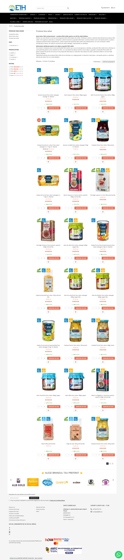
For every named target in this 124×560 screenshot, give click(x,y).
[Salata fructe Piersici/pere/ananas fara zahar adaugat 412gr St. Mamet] (103, 230)
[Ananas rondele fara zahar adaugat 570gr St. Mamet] (75, 130)
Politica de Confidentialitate (57, 500)
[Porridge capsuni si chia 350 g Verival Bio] (103, 180)
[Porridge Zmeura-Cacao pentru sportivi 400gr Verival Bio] (48, 230)
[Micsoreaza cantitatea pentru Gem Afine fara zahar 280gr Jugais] (66, 406)
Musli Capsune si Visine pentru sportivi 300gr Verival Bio (76, 196)
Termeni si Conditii (14, 513)
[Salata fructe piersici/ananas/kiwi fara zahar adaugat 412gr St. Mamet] (48, 330)
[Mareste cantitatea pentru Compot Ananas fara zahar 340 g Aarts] (99, 454)
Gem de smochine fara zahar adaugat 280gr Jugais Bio (75, 296)
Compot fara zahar (14, 38)
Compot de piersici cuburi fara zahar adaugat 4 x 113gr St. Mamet (48, 146)
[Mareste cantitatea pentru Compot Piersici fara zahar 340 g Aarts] (72, 358)
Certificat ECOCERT (14, 518)
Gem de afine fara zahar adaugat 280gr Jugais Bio (76, 246)
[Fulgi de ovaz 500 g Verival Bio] (75, 429)
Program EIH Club (14, 511)
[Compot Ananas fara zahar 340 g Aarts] (103, 429)
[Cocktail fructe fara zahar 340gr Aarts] (103, 330)
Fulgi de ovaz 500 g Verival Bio (75, 444)
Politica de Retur (40, 509)
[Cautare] (68, 8)
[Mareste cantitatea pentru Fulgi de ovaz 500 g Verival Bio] (72, 454)
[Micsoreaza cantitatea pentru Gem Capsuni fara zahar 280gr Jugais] (66, 107)
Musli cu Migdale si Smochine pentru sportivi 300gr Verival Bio (103, 396)
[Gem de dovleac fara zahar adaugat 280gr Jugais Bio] (103, 280)
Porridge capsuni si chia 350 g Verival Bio (102, 195)
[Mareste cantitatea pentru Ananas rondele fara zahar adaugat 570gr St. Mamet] (72, 157)
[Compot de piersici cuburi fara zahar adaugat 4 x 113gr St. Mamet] (48, 130)
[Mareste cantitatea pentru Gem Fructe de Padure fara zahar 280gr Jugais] (99, 107)
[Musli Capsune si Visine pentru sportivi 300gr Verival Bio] (75, 180)
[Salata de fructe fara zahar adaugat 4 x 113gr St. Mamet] (48, 180)
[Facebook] (9, 528)
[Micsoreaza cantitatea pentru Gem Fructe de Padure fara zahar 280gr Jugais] (93, 107)
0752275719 (97, 509)
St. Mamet (13, 57)
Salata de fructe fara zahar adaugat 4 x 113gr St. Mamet (48, 196)
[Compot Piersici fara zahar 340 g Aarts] (75, 330)
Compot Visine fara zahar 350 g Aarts (103, 145)
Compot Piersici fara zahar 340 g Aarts (75, 345)
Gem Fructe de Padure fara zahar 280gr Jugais (103, 96)
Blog (51, 22)
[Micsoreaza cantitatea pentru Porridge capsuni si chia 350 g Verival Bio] (93, 208)
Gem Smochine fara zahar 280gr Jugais (48, 395)
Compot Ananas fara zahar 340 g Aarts (103, 444)
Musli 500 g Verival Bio (48, 444)
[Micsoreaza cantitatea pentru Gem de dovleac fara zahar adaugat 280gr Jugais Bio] (93, 308)
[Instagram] (9, 534)
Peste (12, 67)
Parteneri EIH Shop (14, 509)
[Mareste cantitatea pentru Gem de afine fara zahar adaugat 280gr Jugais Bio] (72, 258)
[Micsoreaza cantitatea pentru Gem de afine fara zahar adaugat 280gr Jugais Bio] (66, 258)
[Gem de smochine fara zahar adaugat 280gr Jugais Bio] (75, 280)
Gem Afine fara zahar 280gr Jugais (75, 395)
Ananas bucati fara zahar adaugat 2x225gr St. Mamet (48, 96)
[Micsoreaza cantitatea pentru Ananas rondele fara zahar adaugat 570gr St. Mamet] (66, 157)
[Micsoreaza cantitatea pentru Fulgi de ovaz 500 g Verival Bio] (66, 454)
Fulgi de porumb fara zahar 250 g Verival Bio (48, 296)
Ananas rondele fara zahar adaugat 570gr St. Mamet (75, 146)
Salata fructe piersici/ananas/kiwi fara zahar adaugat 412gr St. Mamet (48, 346)
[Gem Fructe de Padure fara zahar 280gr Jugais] (103, 80)
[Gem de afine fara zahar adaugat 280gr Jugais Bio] (75, 230)
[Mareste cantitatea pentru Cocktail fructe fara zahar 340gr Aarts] (99, 358)
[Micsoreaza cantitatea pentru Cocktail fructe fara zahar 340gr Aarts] (93, 358)
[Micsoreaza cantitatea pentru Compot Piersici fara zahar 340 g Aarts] (66, 358)
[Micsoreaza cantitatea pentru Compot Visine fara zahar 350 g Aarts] (93, 157)
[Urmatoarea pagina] (112, 463)
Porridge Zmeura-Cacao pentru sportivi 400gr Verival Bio (48, 246)
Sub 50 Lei (13, 45)
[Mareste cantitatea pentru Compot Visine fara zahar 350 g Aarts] (99, 157)
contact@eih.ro (97, 512)
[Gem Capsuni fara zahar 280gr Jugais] (75, 80)
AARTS (12, 53)
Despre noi (12, 507)
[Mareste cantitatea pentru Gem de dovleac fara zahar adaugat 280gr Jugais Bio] (99, 308)
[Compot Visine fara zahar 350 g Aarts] (103, 130)
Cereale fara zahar (14, 34)
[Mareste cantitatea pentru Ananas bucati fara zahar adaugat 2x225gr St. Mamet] (44, 107)
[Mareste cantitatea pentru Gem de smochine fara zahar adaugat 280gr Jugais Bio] (72, 308)
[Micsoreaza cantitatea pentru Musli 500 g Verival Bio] (38, 454)
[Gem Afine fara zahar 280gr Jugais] (75, 381)
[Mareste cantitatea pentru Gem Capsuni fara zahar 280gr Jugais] (72, 107)
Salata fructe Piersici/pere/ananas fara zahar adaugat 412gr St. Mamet (103, 246)
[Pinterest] (9, 530)
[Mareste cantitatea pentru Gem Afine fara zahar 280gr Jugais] (72, 406)
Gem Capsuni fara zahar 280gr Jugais (75, 95)
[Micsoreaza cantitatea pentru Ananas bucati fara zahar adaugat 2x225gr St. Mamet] (38, 107)
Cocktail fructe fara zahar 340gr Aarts (103, 345)
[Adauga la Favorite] (48, 111)
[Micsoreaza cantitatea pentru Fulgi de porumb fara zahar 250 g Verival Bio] (38, 308)
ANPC (37, 511)
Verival (12, 59)
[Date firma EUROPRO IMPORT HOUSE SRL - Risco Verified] (26, 558)
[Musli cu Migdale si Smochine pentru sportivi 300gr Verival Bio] (103, 381)
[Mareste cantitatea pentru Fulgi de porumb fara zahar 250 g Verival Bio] (44, 308)
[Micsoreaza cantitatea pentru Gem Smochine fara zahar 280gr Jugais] (38, 406)
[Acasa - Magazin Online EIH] (18, 8)
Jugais (12, 55)
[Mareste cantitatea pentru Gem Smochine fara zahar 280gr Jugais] (44, 406)
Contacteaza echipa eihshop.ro (17, 520)
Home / (11, 26)
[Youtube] (9, 532)
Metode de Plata (40, 507)
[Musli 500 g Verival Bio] (48, 429)
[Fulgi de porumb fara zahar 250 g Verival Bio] (48, 280)
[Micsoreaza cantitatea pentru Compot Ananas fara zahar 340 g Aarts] (93, 454)
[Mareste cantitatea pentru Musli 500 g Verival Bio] (44, 454)
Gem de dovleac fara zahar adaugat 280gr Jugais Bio (103, 296)
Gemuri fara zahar (14, 36)
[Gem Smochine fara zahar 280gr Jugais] (48, 381)
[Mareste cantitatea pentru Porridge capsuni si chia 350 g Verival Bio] (99, 208)
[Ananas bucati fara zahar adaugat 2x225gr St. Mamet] (48, 80)
